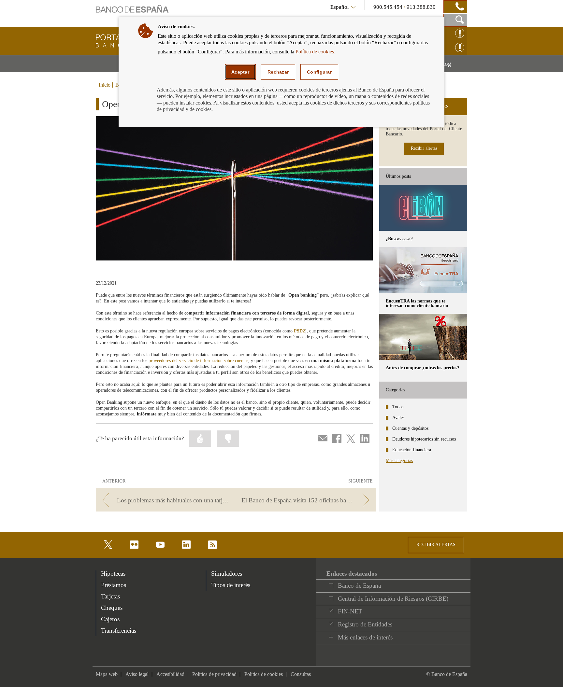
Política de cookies (263, 674)
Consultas (301, 674)
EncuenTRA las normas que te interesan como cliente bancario (417, 303)
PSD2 (299, 331)
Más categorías (399, 460)
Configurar (319, 72)
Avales (398, 417)
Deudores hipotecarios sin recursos (424, 439)
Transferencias (118, 630)
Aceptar (240, 72)
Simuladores (226, 573)
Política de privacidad (214, 674)
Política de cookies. (315, 51)
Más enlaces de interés (365, 637)
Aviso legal (137, 674)
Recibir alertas (424, 148)
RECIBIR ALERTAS (435, 544)
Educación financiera (411, 449)
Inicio (104, 85)
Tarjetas (110, 596)
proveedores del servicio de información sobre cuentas (198, 360)
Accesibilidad (170, 674)
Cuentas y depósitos (410, 428)
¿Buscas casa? (399, 238)
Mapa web (107, 674)
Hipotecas (113, 573)
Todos (397, 406)
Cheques (112, 607)
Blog (453, 66)
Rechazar (278, 72)
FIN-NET (350, 611)
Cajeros (110, 619)
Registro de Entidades (365, 624)
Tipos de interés (230, 585)
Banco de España (359, 585)
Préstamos (113, 585)
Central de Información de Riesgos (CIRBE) (393, 598)
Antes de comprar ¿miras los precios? (422, 367)
